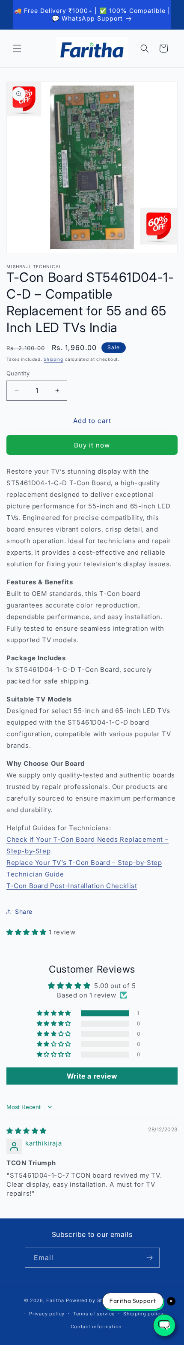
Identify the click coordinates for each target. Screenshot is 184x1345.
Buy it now (92, 445)
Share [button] (24, 911)
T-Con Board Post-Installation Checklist (71, 886)
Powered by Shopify (91, 1300)
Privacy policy (47, 1314)
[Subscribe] (149, 1258)
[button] (17, 48)
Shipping (53, 359)
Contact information (96, 1327)
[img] (26, 1131)
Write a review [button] (92, 1076)
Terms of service (94, 1314)
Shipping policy (143, 1314)
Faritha (55, 1300)
